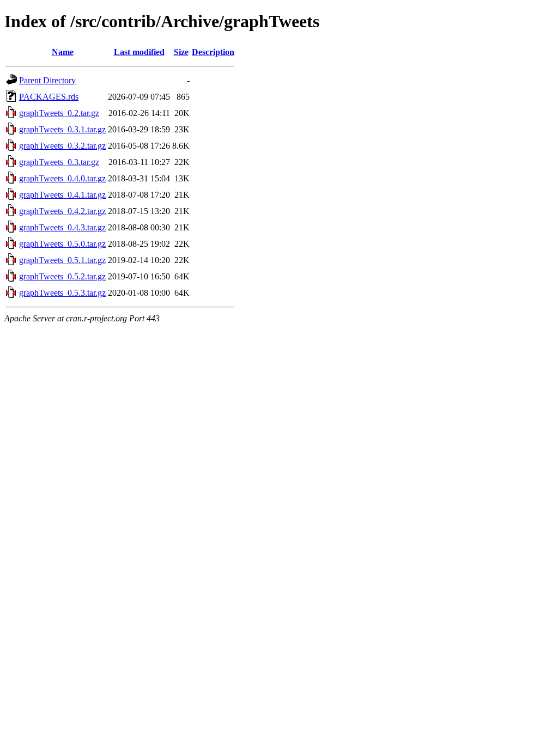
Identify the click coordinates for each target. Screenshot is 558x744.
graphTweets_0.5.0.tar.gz (62, 243)
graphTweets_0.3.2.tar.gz (62, 145)
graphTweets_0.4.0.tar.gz (62, 178)
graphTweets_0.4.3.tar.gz (62, 227)
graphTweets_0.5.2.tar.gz (62, 276)
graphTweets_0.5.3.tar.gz (62, 292)
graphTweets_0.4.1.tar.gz (62, 194)
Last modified (139, 52)
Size (181, 52)
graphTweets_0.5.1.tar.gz (62, 260)
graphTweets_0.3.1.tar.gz (62, 129)
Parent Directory (47, 80)
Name (63, 52)
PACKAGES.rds (48, 96)
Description (213, 52)
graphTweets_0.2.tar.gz (59, 113)
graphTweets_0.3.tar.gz (59, 162)
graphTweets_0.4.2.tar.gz (62, 211)
